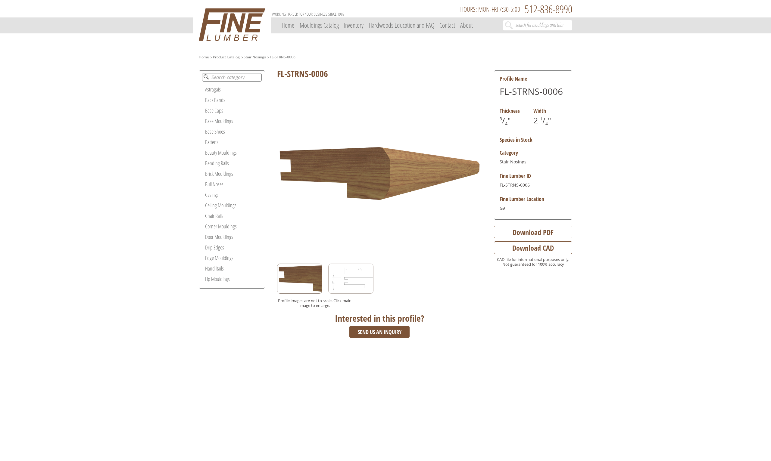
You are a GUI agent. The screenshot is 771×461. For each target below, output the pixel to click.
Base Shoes (215, 131)
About (466, 25)
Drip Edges (214, 247)
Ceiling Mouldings (220, 205)
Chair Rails (214, 215)
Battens (211, 142)
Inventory (354, 25)
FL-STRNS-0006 (282, 57)
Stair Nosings (255, 57)
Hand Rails (214, 268)
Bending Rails (217, 163)
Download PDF (533, 232)
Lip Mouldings (217, 279)
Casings (212, 194)
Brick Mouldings (219, 173)
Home (288, 25)
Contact (447, 25)
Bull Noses (214, 184)
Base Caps (214, 110)
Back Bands (215, 100)
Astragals (213, 89)
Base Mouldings (219, 121)
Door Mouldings (219, 236)
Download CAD (533, 248)
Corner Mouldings (221, 226)
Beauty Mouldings (221, 152)
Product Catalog (226, 57)
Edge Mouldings (219, 257)
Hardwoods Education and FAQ (401, 25)
